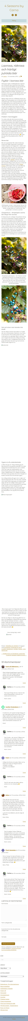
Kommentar (4, 903)
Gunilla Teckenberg (12, 707)
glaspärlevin (9, 649)
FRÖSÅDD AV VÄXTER (12, 646)
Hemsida (3, 937)
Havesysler (3, 993)
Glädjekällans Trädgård (6, 988)
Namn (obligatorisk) (6, 922)
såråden (13, 159)
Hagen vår (3, 990)
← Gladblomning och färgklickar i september (13, 653)
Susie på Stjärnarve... (12, 666)
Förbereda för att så (16, 647)
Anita (7, 795)
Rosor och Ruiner (4, 1008)
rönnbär (16, 649)
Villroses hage (4, 1010)
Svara (24, 683)
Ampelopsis (7, 647)
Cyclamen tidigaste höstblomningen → (16, 655)
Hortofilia (2, 997)
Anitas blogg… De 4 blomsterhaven (9, 984)
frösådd (3, 649)
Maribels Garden (4, 999)
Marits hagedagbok (5, 1001)
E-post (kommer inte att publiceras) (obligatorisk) (10, 929)
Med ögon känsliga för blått (7, 1003)
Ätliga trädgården (5, 986)
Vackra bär (4, 650)
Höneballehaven (4, 995)
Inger (7, 757)
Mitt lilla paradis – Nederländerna (9, 1005)
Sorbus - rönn (22, 649)
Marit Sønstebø (11, 850)
